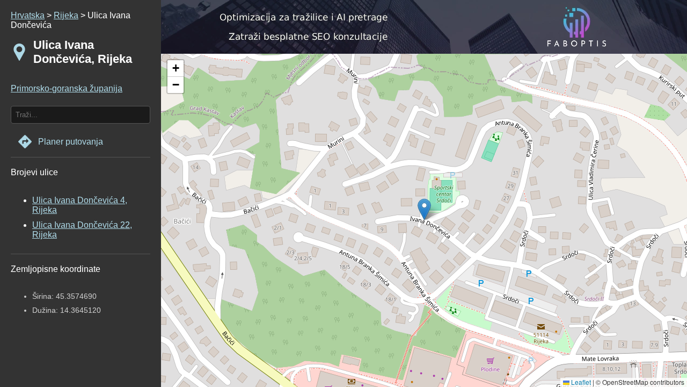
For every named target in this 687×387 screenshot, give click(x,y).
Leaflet (580, 381)
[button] (175, 68)
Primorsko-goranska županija (66, 88)
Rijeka (66, 15)
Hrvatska (28, 15)
